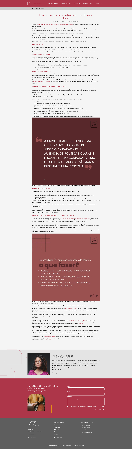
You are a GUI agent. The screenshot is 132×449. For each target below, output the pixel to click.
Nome (68, 386)
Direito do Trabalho (85, 427)
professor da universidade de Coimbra (77, 320)
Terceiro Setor (77, 3)
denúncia (81, 324)
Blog (91, 3)
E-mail (68, 391)
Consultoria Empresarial (66, 3)
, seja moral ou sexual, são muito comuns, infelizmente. (55, 25)
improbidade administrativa (71, 308)
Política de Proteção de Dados (97, 406)
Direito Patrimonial (85, 425)
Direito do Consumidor (86, 432)
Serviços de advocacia (53, 3)
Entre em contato (47, 340)
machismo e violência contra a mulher (41, 81)
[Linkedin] (55, 437)
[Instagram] (58, 437)
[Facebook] (61, 437)
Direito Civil (84, 430)
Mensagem (69, 397)
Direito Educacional (40, 8)
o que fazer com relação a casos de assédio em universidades (76, 218)
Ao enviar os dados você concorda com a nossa (86, 406)
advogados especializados (50, 336)
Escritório (85, 3)
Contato (97, 3)
